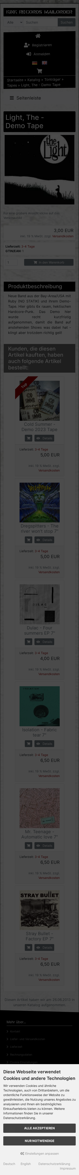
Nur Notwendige (39, 1141)
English (26, 1164)
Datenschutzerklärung (54, 1164)
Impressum (68, 1168)
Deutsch (9, 1164)
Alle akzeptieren (39, 1128)
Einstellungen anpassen (41, 1153)
